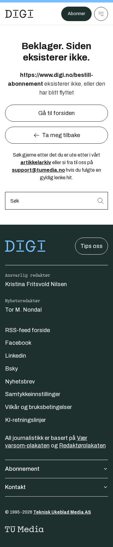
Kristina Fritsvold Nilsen (36, 284)
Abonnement (22, 469)
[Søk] (100, 201)
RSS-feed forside (27, 330)
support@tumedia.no (38, 170)
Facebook (18, 343)
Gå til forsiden (56, 113)
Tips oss (91, 246)
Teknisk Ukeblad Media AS (62, 512)
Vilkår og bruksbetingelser (38, 407)
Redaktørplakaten (82, 445)
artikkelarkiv (35, 162)
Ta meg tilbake (61, 135)
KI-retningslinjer (25, 420)
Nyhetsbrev (20, 381)
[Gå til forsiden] (19, 14)
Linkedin (15, 356)
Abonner (76, 13)
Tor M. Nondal (23, 310)
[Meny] (101, 14)
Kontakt (15, 487)
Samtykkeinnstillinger (32, 394)
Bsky (11, 369)
